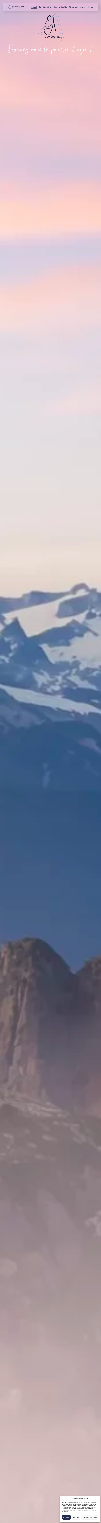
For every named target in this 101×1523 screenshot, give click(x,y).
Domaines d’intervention (48, 7)
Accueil (34, 7)
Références (73, 7)
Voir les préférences (89, 1517)
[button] (97, 1499)
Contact (90, 7)
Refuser (76, 1517)
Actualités (63, 7)
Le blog (82, 7)
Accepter (66, 1517)
